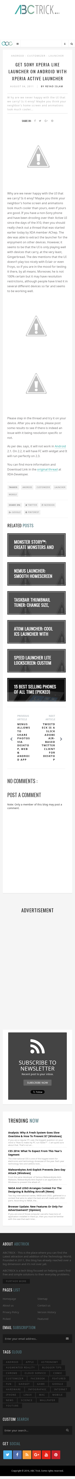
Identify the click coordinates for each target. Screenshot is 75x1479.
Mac (42, 1394)
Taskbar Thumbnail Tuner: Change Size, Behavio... (32, 604)
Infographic (37, 1389)
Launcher (56, 55)
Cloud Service (35, 1373)
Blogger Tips (52, 1367)
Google (16, 512)
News (10, 1400)
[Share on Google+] (46, 121)
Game (41, 1383)
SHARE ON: (15, 505)
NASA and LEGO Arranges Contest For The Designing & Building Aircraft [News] (35, 1189)
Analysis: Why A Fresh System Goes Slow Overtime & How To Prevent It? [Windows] (35, 1134)
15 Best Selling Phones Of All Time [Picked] (35, 689)
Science (27, 1400)
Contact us (44, 1305)
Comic (57, 1373)
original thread (47, 469)
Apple (30, 1362)
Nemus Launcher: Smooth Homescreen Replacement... (33, 575)
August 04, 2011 (22, 86)
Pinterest (33, 512)
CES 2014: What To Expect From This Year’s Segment (35, 1152)
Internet (60, 1389)
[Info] (65, 44)
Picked (7, 1319)
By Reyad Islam (52, 86)
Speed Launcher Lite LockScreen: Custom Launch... (32, 662)
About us (8, 1305)
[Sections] (17, 44)
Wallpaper (47, 1400)
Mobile (13, 494)
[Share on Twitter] (40, 121)
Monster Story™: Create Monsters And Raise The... (34, 546)
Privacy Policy (11, 1312)
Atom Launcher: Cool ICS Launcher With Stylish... (33, 633)
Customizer (36, 55)
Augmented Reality (20, 1367)
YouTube (12, 1405)
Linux (28, 1394)
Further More (16, 1281)
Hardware (13, 1389)
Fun (8, 1383)
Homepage (9, 1298)
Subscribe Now (37, 1082)
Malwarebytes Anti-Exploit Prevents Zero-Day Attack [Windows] (36, 1171)
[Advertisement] (37, 28)
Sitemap (43, 1298)
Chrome (11, 1373)
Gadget (24, 1383)
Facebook (49, 505)
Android (18, 55)
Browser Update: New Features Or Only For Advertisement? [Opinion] (35, 1208)
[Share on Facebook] (35, 121)
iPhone (11, 1394)
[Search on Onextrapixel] (71, 44)
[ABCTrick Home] (7, 43)
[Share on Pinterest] (52, 121)
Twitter (32, 505)
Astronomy (49, 1362)
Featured (43, 1319)
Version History (47, 1312)
